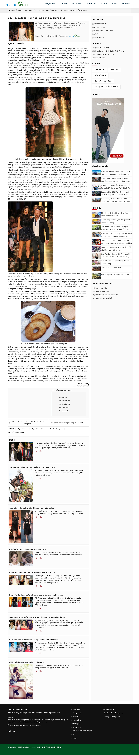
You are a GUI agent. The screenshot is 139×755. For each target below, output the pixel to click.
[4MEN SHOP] (108, 130)
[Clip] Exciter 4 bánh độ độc (112, 268)
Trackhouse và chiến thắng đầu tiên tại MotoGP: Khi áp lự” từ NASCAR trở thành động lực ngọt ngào (116, 188)
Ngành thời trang (101, 48)
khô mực (114, 70)
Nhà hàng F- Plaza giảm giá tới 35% (115, 275)
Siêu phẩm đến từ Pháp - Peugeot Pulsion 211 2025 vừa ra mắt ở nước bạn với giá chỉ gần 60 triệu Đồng (115, 229)
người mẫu (72, 51)
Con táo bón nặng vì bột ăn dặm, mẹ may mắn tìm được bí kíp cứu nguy (116, 255)
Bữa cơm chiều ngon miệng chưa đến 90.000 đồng (116, 262)
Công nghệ (76, 713)
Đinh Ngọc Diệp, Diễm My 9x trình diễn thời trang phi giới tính (37, 617)
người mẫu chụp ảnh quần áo (105, 295)
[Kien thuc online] (17, 3)
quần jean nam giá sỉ (102, 298)
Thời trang (29, 10)
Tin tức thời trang (42, 10)
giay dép (63, 397)
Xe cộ (114, 4)
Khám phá (76, 724)
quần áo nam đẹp (103, 81)
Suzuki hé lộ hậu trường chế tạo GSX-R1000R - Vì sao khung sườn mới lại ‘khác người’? (116, 236)
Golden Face (99, 27)
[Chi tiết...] (39, 451)
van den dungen (52, 159)
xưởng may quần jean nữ (106, 86)
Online (74, 738)
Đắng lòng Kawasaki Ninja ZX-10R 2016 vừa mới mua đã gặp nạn (116, 249)
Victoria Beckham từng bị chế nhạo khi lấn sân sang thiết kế (28, 423)
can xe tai (99, 70)
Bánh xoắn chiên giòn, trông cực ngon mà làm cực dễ (114, 214)
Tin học (75, 716)
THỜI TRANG (91, 4)
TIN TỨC (64, 4)
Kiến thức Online (17, 10)
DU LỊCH (104, 4)
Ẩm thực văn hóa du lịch (82, 731)
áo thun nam (64, 401)
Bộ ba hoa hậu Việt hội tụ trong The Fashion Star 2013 (33, 640)
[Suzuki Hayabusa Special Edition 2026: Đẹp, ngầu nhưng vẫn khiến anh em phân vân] (96, 172)
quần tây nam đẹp (101, 291)
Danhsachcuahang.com (113, 713)
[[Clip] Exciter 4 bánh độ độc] (96, 269)
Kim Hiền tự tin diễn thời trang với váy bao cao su (32, 572)
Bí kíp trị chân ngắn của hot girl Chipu (26, 662)
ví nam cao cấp (100, 288)
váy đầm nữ (100, 75)
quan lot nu (64, 411)
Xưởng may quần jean (103, 31)
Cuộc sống (76, 720)
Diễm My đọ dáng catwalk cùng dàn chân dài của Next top (36, 595)
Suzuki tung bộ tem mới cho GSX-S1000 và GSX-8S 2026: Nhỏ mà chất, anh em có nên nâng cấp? (115, 201)
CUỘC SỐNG (50, 4)
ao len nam (64, 407)
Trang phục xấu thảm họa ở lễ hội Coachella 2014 (67, 423)
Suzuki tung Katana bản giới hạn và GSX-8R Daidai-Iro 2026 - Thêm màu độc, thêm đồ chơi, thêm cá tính (115, 181)
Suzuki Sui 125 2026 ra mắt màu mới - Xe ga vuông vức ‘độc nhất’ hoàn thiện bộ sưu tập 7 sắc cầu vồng (115, 195)
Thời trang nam (100, 24)
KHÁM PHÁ (76, 4)
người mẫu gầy (35, 194)
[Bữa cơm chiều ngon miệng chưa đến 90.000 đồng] (96, 262)
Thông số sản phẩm (112, 717)
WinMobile (98, 34)
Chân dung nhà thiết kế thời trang (109, 51)
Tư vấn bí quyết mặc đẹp (104, 54)
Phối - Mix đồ (99, 58)
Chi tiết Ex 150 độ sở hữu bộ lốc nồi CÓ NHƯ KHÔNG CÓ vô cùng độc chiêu (116, 242)
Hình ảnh (126, 4)
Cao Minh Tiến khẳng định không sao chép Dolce (31, 508)
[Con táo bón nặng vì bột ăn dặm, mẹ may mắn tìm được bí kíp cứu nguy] (96, 256)
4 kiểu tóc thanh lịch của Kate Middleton (27, 549)
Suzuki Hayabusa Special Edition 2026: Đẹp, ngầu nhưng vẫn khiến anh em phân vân (116, 174)
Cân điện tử (99, 37)
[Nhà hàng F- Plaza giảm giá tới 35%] (96, 276)
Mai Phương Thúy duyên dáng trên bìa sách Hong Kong (116, 221)
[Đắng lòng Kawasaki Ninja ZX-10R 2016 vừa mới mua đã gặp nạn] (96, 249)
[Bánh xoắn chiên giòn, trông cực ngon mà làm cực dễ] (96, 215)
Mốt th (12, 440)
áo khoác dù (64, 404)
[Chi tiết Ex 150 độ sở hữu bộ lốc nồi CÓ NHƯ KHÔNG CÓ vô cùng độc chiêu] (96, 242)
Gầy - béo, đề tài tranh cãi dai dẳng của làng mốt (69, 10)
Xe (73, 734)
